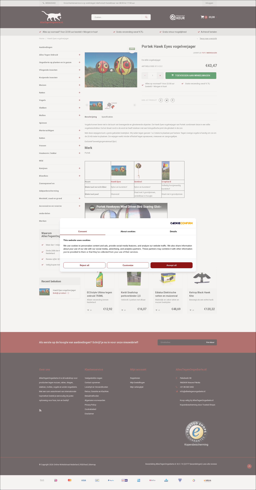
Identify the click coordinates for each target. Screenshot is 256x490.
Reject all (84, 265)
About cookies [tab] (128, 231)
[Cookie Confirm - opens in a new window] (181, 223)
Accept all (172, 265)
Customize (128, 265)
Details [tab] (173, 231)
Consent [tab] (82, 231)
